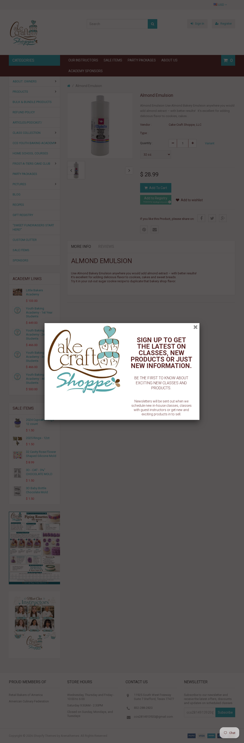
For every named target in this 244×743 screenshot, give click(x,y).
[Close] (195, 327)
